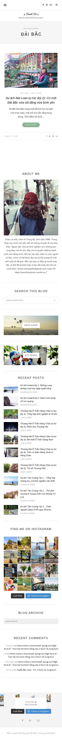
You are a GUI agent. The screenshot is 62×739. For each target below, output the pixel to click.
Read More (31, 125)
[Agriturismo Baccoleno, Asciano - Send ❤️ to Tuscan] (10, 557)
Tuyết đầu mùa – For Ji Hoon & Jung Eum (36, 670)
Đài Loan (37, 93)
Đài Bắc (24, 93)
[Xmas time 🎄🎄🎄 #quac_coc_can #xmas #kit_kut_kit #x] (24, 570)
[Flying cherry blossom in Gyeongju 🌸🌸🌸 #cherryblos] (51, 557)
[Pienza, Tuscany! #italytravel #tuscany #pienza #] (51, 543)
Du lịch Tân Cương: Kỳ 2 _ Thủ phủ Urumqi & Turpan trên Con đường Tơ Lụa (37, 493)
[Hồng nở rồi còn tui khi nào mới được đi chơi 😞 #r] (10, 584)
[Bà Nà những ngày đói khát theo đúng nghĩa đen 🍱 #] (38, 584)
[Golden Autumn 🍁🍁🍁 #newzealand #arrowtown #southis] (24, 543)
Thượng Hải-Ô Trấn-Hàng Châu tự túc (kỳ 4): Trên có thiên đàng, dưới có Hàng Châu (38, 452)
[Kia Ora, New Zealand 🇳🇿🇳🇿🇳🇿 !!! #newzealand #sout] (38, 557)
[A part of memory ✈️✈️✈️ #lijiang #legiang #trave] (38, 570)
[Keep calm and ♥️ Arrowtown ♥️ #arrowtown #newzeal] (24, 557)
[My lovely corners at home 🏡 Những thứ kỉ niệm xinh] (51, 570)
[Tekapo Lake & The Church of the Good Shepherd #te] (10, 543)
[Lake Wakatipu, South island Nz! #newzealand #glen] (38, 543)
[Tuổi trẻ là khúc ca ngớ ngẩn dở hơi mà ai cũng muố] (24, 584)
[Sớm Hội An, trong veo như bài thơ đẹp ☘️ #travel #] (51, 584)
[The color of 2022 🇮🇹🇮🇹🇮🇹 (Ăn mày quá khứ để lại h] (10, 570)
